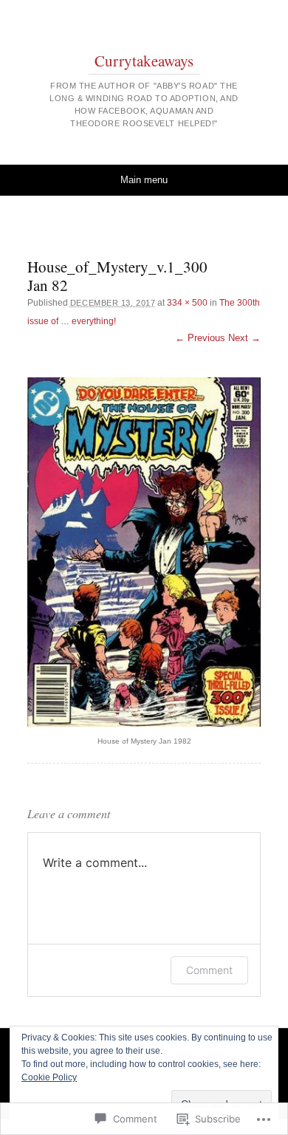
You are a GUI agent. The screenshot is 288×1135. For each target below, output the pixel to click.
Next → (244, 337)
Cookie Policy (49, 1077)
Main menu (144, 179)
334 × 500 (187, 303)
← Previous (200, 337)
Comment (209, 970)
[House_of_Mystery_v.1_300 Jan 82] (144, 552)
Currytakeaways (144, 60)
